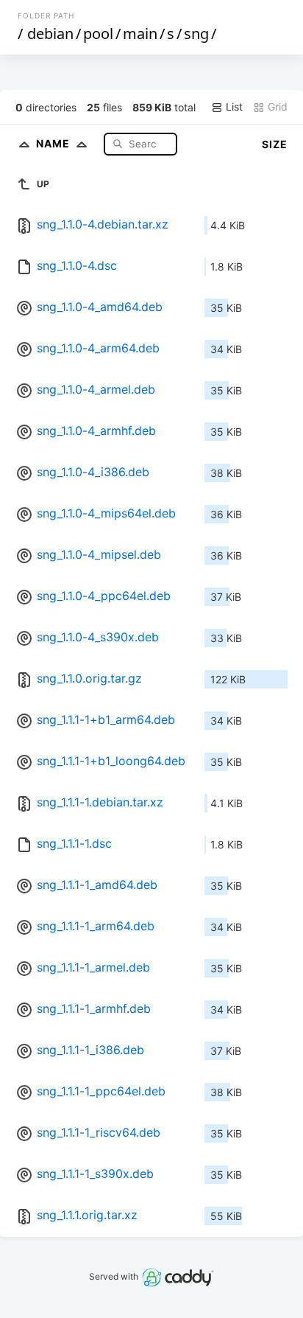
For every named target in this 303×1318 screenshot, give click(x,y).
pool (98, 33)
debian (50, 33)
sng (196, 33)
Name (54, 143)
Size (275, 144)
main (140, 33)
